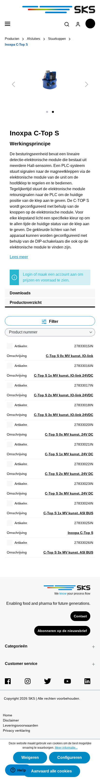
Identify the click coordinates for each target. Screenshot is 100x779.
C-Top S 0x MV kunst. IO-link (69, 356)
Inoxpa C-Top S (80, 533)
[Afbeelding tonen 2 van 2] (53, 112)
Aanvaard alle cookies (51, 771)
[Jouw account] (77, 23)
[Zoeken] (66, 23)
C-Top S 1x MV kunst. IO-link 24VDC (63, 375)
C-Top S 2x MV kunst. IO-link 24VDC (63, 395)
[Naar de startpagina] (50, 9)
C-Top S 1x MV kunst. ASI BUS (68, 513)
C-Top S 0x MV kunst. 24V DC (69, 434)
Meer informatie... (66, 747)
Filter (53, 321)
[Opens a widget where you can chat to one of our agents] (18, 770)
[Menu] (7, 23)
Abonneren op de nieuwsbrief (62, 631)
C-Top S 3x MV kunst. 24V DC (69, 493)
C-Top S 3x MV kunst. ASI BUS (68, 552)
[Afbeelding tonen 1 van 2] (47, 112)
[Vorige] (13, 84)
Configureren (69, 757)
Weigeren (30, 757)
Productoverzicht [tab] (26, 302)
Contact (80, 616)
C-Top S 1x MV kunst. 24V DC (69, 454)
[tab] (50, 293)
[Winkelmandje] (90, 23)
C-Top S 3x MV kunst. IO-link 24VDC (63, 415)
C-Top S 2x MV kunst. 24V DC (69, 474)
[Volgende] (86, 84)
